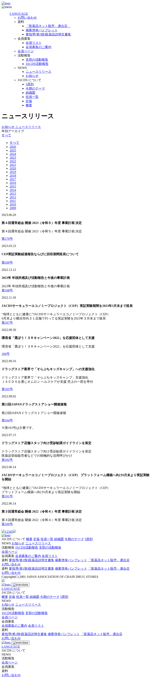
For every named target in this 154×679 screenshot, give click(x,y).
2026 (13, 146)
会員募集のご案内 (38, 47)
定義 (29, 101)
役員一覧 (32, 97)
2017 (13, 179)
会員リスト (34, 42)
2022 (13, 161)
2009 (13, 208)
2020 (13, 168)
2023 (13, 157)
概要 (29, 105)
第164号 (7, 420)
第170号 (7, 238)
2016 (13, 182)
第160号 (7, 524)
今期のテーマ (35, 88)
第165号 (7, 389)
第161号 (7, 496)
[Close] (20, 585)
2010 (13, 204)
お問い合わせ (27, 17)
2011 (13, 200)
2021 (13, 164)
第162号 (7, 459)
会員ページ (26, 51)
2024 (13, 154)
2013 (13, 193)
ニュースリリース (38, 71)
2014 (13, 190)
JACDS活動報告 (37, 63)
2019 (13, 172)
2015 (13, 186)
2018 (13, 175)
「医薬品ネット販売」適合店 (48, 26)
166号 (6, 354)
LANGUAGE (19, 13)
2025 (13, 150)
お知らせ (32, 76)
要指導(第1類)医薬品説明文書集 (48, 34)
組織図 (30, 92)
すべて (6, 135)
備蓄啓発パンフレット (42, 30)
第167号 (7, 322)
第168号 (7, 290)
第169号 (7, 262)
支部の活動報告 (37, 59)
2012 (13, 197)
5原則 (30, 84)
